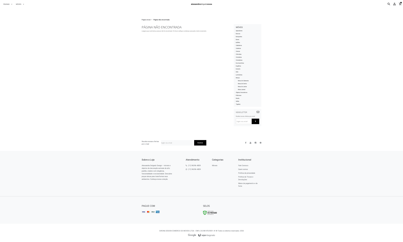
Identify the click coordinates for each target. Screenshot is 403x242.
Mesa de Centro (242, 83)
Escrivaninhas (240, 63)
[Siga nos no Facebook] (245, 143)
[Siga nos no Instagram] (255, 143)
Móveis (214, 166)
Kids (237, 72)
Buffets (238, 42)
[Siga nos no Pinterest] (260, 143)
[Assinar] (255, 121)
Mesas (238, 78)
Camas (238, 51)
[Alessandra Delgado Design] (201, 4)
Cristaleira (239, 57)
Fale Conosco (243, 166)
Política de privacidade (246, 173)
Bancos (238, 33)
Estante (238, 69)
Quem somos (243, 169)
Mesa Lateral (241, 89)
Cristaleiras (239, 60)
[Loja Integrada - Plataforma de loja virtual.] (206, 235)
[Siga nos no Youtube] (250, 143)
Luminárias (239, 75)
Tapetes (238, 104)
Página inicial (146, 20)
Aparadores (239, 30)
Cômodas (238, 54)
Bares (237, 39)
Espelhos (238, 66)
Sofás (237, 101)
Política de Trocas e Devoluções (245, 178)
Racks (237, 98)
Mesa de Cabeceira (243, 80)
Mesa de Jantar (242, 86)
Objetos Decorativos (241, 92)
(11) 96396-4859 (194, 166)
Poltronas (238, 95)
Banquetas (239, 36)
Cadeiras (238, 48)
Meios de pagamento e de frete (248, 184)
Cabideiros (239, 45)
